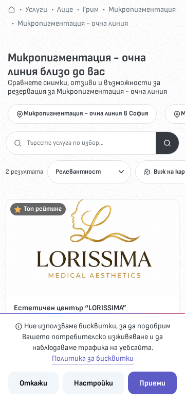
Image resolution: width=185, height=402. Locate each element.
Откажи (33, 383)
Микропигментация (142, 9)
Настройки (93, 383)
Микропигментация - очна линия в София (86, 113)
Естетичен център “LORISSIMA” (70, 308)
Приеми (152, 383)
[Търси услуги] (167, 143)
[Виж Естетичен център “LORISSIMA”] (92, 248)
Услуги (36, 9)
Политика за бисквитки (93, 358)
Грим (91, 9)
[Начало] (11, 9)
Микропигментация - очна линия (72, 23)
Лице (65, 9)
